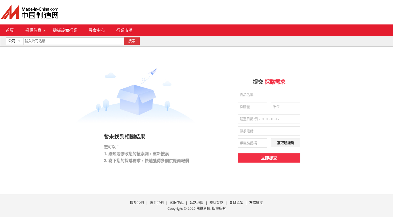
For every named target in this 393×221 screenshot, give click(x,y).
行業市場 (124, 30)
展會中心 (97, 30)
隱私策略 (216, 202)
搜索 (131, 41)
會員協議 (236, 202)
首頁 (10, 30)
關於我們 (137, 202)
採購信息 (33, 30)
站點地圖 (196, 202)
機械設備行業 (65, 30)
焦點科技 (203, 208)
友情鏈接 (256, 202)
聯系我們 (157, 202)
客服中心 (177, 202)
